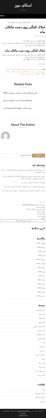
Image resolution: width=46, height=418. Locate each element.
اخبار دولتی (41, 322)
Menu (2, 16)
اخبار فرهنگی (41, 334)
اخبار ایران (41, 314)
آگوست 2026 (40, 243)
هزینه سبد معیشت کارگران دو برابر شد (32, 182)
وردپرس (42, 401)
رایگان (43, 218)
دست (33, 71)
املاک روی (29, 69)
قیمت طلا (42, 367)
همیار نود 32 (41, 214)
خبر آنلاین (35, 22)
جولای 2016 (41, 267)
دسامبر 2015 (41, 296)
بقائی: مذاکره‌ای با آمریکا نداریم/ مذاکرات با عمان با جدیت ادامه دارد (23, 190)
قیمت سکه (41, 363)
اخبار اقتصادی (40, 310)
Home (42, 22)
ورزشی (22, 74)
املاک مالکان (20, 69)
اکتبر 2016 (41, 255)
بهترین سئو (41, 216)
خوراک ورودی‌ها (40, 393)
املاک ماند (12, 69)
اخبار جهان (42, 318)
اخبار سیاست (41, 330)
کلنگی (13, 71)
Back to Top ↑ (23, 416)
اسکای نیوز (23, 5)
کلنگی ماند (36, 74)
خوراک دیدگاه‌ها (40, 397)
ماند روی (29, 74)
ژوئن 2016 (41, 272)
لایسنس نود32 (40, 207)
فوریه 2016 (41, 288)
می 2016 (42, 276)
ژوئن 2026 (41, 251)
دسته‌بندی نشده (40, 355)
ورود (43, 389)
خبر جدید (42, 351)
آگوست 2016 (40, 263)
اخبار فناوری (41, 338)
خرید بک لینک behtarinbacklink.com (33, 205)
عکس (43, 359)
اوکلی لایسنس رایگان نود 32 (36, 209)
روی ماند (19, 71)
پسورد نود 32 (41, 211)
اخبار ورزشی (38, 69)
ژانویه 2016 (41, 292)
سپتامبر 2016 (40, 259)
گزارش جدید (41, 375)
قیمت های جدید (40, 371)
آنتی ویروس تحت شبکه (23, 220)
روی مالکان (26, 71)
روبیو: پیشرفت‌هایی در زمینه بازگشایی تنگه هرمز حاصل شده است (24, 186)
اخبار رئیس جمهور (39, 326)
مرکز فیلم (42, 64)
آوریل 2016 (41, 280)
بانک (43, 342)
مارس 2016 (41, 284)
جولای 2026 (41, 247)
